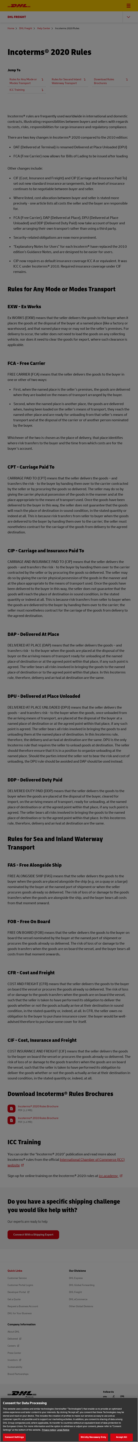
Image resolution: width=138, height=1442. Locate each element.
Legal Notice (63, 1429)
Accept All (121, 1437)
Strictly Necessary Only (93, 1437)
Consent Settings (14, 1437)
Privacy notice (49, 1429)
